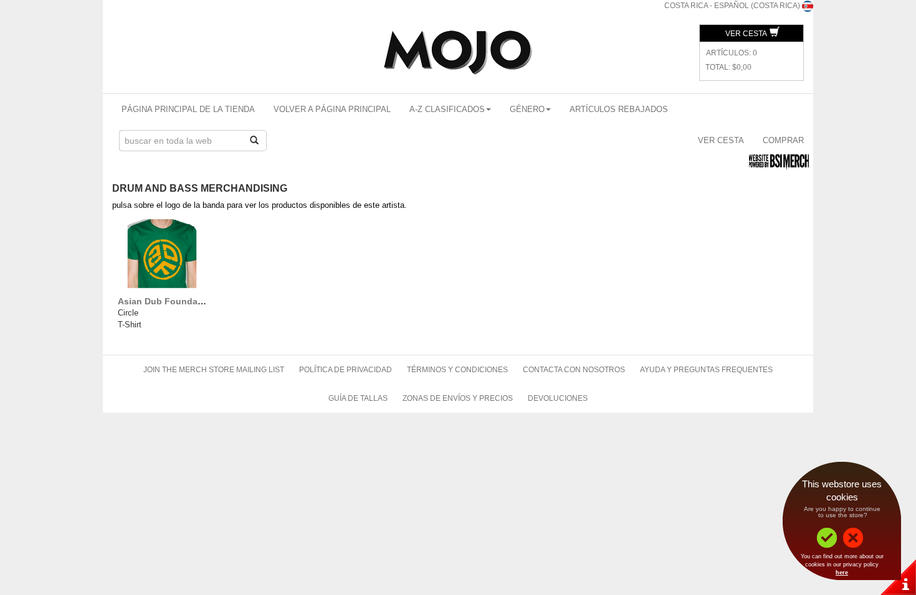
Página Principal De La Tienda (188, 109)
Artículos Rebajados (619, 109)
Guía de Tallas (358, 398)
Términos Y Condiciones (457, 369)
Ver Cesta (746, 33)
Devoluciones (558, 398)
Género (527, 109)
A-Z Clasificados (447, 109)
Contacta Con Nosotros (574, 369)
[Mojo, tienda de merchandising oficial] (458, 52)
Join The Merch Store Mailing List (213, 369)
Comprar (783, 140)
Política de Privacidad (345, 369)
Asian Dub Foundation (166, 301)
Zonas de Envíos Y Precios (458, 398)
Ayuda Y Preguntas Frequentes (706, 369)
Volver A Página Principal (332, 109)
